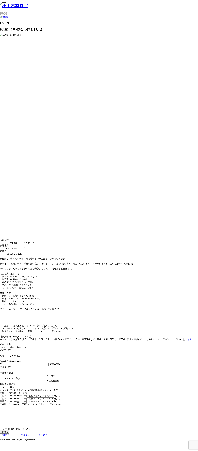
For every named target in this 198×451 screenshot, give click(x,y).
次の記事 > (43, 435)
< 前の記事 (5, 435)
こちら (188, 339)
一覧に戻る (24, 435)
